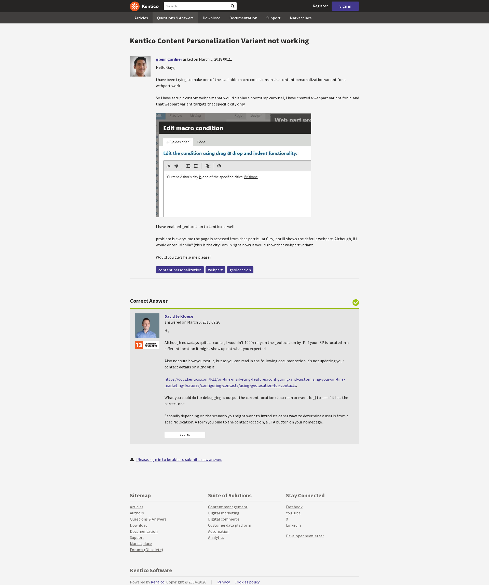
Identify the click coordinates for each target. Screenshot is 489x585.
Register (320, 5)
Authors (137, 512)
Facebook (294, 506)
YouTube (293, 512)
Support (273, 17)
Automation (218, 531)
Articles (141, 17)
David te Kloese (179, 316)
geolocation (240, 269)
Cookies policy (247, 581)
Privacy (223, 581)
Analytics (216, 537)
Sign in (345, 6)
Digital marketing (223, 512)
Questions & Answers (175, 17)
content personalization (179, 269)
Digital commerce (223, 519)
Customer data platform (229, 525)
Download (211, 17)
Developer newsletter (305, 535)
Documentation (243, 17)
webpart (215, 269)
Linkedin (293, 525)
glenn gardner (169, 59)
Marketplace (301, 17)
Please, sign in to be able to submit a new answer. (179, 459)
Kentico (158, 581)
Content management (228, 506)
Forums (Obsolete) (146, 549)
